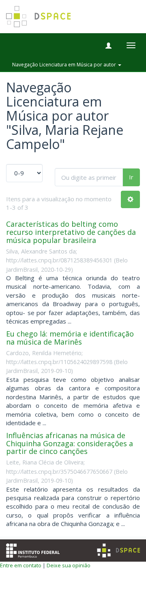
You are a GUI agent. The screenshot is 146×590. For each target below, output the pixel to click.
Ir (131, 177)
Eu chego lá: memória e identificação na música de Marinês (70, 338)
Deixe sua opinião (68, 565)
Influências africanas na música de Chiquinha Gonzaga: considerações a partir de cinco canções (69, 443)
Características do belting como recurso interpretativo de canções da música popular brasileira (71, 232)
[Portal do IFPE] (33, 549)
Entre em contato (20, 565)
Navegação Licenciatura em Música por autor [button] (64, 64)
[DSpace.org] (118, 550)
